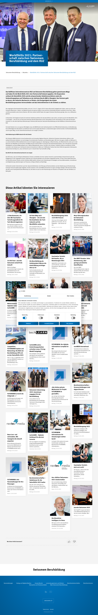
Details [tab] (49, 296)
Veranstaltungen (8, 583)
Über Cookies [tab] (70, 296)
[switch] (41, 318)
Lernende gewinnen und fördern (55, 583)
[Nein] (74, 541)
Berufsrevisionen (88, 583)
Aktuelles (25, 72)
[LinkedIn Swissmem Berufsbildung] (46, 592)
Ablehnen (28, 323)
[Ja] (69, 541)
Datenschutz (46, 609)
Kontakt (52, 609)
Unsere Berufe (39, 583)
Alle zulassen (69, 323)
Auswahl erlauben (49, 323)
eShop (30, 6)
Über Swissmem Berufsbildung (58, 585)
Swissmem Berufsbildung (13, 72)
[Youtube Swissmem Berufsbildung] (50, 592)
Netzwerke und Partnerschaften (38, 585)
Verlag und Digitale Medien (23, 583)
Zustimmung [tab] (27, 296)
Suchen (19, 6)
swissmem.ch (48, 1)
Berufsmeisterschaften (73, 583)
